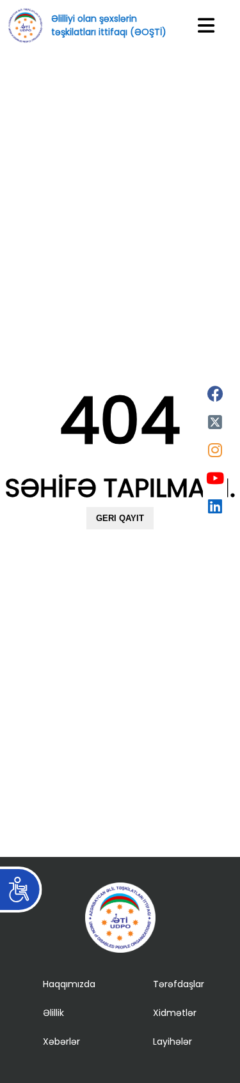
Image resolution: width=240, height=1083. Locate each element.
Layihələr (172, 1041)
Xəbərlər (61, 1041)
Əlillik (53, 1012)
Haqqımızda (69, 984)
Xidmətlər (174, 1012)
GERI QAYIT (120, 518)
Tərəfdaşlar (178, 984)
